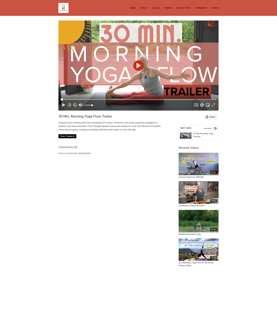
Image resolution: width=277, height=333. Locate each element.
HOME (133, 8)
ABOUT (143, 8)
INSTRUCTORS (184, 8)
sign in (61, 153)
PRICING (168, 8)
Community (201, 8)
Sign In (215, 8)
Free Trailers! (67, 136)
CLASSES (156, 8)
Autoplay (208, 128)
